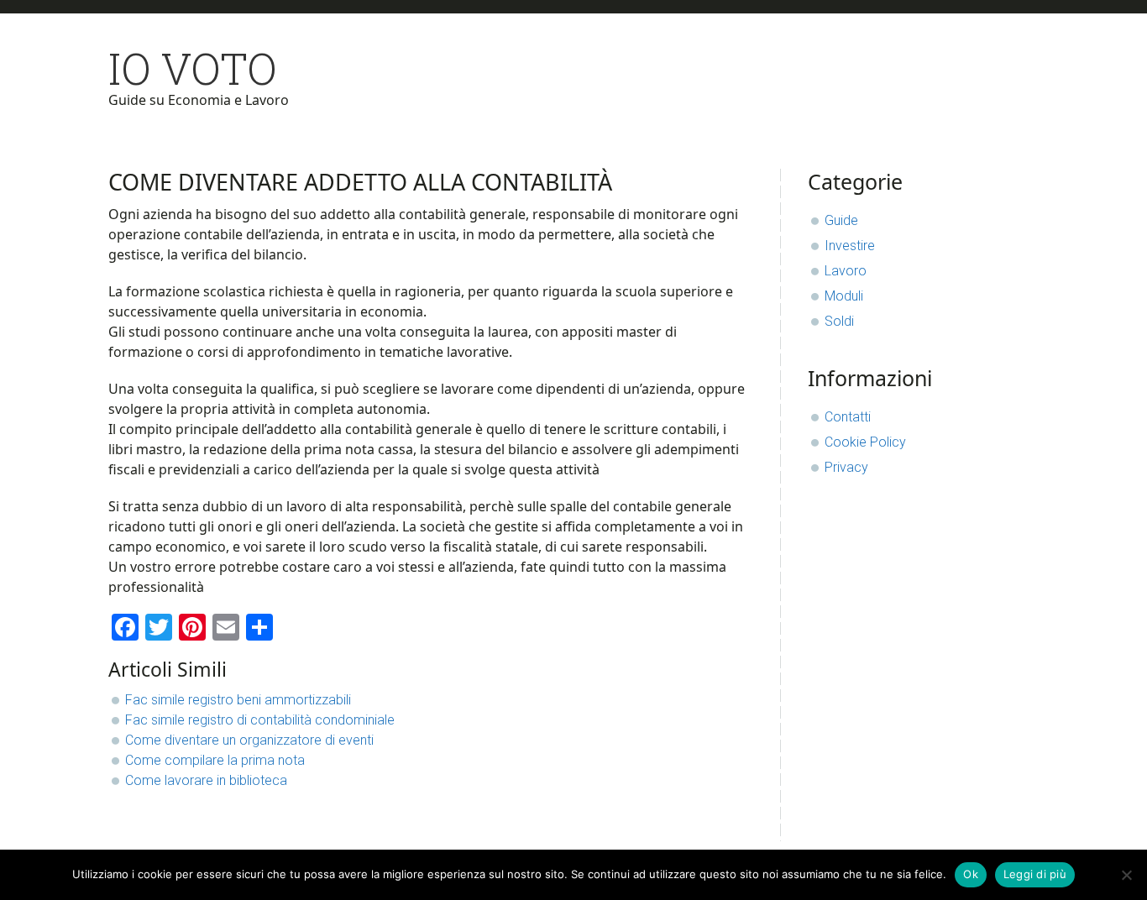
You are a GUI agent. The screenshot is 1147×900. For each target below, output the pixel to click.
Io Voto (192, 68)
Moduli (844, 296)
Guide (841, 220)
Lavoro (846, 271)
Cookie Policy (865, 442)
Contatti (848, 417)
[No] (1126, 874)
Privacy (846, 467)
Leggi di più (1034, 874)
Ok (970, 874)
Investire (850, 246)
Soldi (839, 321)
